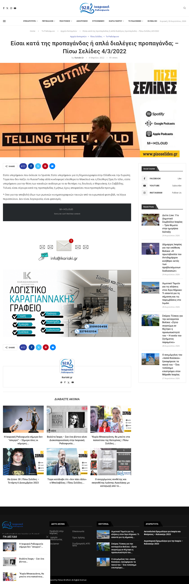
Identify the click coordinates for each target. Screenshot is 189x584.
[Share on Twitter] (38, 166)
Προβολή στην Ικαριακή (56, 532)
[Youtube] (15, 8)
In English (152, 21)
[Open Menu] (4, 21)
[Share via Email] (52, 166)
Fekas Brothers (64, 580)
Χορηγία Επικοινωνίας (55, 538)
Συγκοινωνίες (98, 21)
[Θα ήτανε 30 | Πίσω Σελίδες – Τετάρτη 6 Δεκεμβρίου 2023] (23, 461)
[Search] (184, 8)
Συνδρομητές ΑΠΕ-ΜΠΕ (81, 545)
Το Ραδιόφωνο (134, 21)
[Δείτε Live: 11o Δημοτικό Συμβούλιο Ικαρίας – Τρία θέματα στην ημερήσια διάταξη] (150, 220)
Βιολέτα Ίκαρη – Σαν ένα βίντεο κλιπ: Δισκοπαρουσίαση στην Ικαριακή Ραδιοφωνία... (67, 440)
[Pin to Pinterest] (45, 166)
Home (32, 31)
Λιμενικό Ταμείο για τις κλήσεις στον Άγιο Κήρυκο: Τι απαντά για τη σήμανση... (125, 534)
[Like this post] (24, 166)
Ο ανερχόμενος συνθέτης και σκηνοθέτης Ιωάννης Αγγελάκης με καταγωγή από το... (111, 482)
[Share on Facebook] (31, 166)
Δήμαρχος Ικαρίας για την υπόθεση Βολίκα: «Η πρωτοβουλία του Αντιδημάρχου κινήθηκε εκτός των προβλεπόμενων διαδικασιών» (172, 257)
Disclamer (54, 544)
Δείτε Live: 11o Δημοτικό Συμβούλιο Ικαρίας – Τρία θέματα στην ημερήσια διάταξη (172, 223)
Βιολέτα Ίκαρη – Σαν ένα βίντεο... (31, 560)
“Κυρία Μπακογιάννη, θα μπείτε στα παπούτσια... (31, 575)
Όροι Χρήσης (78, 537)
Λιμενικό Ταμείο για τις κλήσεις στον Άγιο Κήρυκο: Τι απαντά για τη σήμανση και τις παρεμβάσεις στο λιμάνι (172, 293)
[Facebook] (4, 8)
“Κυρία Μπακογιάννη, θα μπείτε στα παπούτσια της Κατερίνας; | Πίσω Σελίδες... (110, 440)
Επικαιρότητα (29, 21)
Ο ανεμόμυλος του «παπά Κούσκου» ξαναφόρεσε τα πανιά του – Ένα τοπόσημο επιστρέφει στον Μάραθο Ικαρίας (172, 364)
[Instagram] (11, 8)
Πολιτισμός (65, 21)
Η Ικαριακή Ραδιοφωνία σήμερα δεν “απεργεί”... (31, 545)
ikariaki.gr (79, 57)
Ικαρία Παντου (115, 21)
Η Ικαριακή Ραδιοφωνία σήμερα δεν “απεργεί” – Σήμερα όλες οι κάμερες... (23, 440)
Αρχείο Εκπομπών (69, 31)
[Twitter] (7, 8)
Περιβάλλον (47, 21)
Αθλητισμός (82, 21)
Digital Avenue (80, 580)
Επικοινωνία (78, 531)
